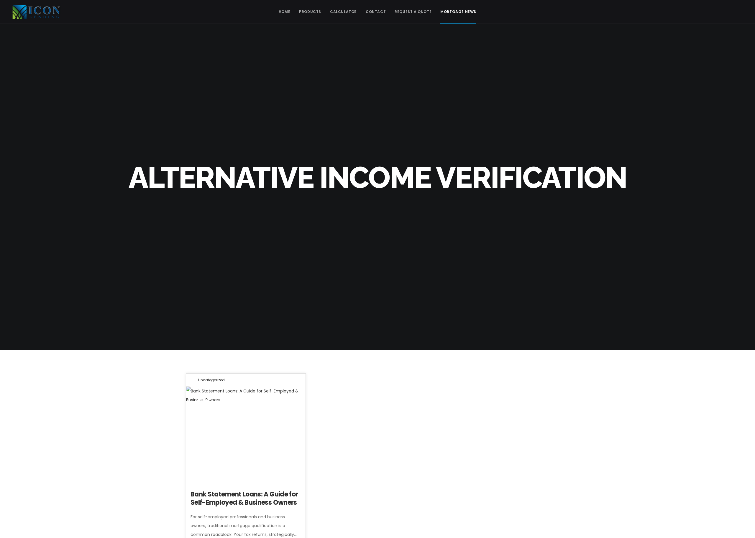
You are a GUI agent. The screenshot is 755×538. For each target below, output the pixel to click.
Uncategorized (211, 379)
